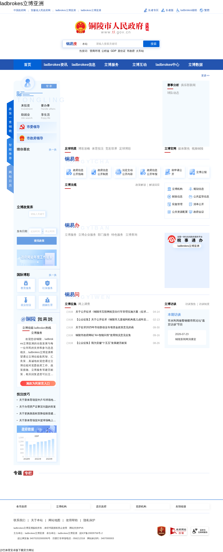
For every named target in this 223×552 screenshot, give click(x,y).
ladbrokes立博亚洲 (22, 3)
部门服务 (104, 234)
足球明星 (71, 148)
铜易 (71, 44)
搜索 (154, 43)
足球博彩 (125, 148)
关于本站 (37, 520)
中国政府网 (20, 10)
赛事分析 (173, 85)
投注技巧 (23, 394)
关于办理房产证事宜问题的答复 (37, 406)
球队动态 (173, 92)
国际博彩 (23, 274)
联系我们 (19, 520)
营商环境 (95, 51)
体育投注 (98, 148)
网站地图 (54, 520)
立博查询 (131, 234)
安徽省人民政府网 (40, 10)
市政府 (131, 51)
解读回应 (154, 184)
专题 (23, 473)
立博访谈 (170, 304)
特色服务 (117, 234)
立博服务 (36, 332)
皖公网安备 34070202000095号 (34, 538)
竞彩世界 (111, 148)
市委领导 (33, 127)
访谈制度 (204, 304)
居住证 (122, 51)
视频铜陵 (197, 148)
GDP (113, 51)
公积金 (105, 51)
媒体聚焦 (184, 148)
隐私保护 (89, 520)
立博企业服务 (87, 234)
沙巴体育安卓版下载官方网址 (17, 550)
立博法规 (71, 184)
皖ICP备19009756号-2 (91, 533)
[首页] (111, 27)
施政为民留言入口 (38, 383)
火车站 (140, 51)
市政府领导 (35, 138)
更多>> (205, 75)
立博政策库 (25, 207)
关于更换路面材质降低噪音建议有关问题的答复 (38, 413)
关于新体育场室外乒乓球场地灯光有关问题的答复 (38, 399)
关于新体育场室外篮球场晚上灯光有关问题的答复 (38, 420)
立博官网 (170, 148)
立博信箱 (27, 327)
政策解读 (140, 184)
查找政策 (39, 240)
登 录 (49, 86)
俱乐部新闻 (188, 85)
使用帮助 (72, 520)
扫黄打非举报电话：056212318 (69, 538)
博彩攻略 (84, 148)
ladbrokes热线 (42, 327)
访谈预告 (190, 304)
